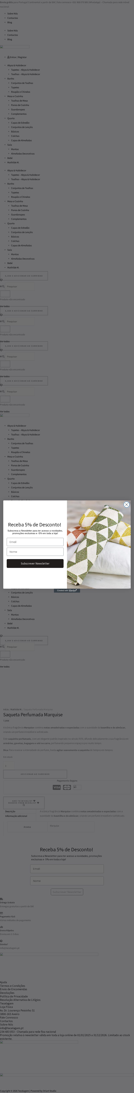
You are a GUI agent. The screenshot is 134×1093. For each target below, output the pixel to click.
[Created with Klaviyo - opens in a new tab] (67, 591)
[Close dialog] (126, 504)
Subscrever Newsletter (35, 563)
